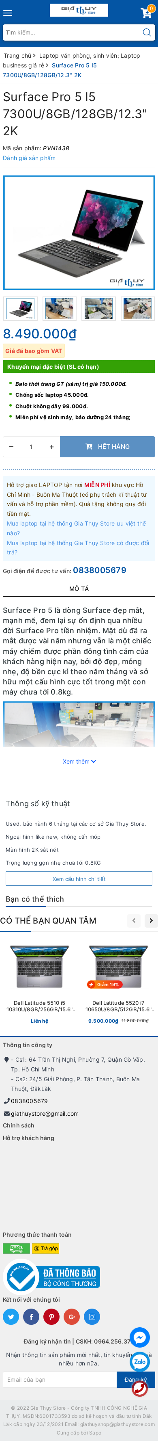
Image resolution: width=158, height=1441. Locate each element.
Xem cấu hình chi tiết (79, 879)
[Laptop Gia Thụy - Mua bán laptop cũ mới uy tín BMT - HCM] (79, 8)
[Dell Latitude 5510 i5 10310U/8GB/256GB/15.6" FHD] (39, 984)
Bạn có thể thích (35, 899)
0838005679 (99, 570)
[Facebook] (140, 1337)
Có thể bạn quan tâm (48, 921)
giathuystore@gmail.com (45, 1113)
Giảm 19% (108, 984)
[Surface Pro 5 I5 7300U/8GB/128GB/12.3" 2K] (79, 232)
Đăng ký (136, 1379)
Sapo (95, 1433)
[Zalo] (140, 1362)
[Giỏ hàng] (146, 14)
